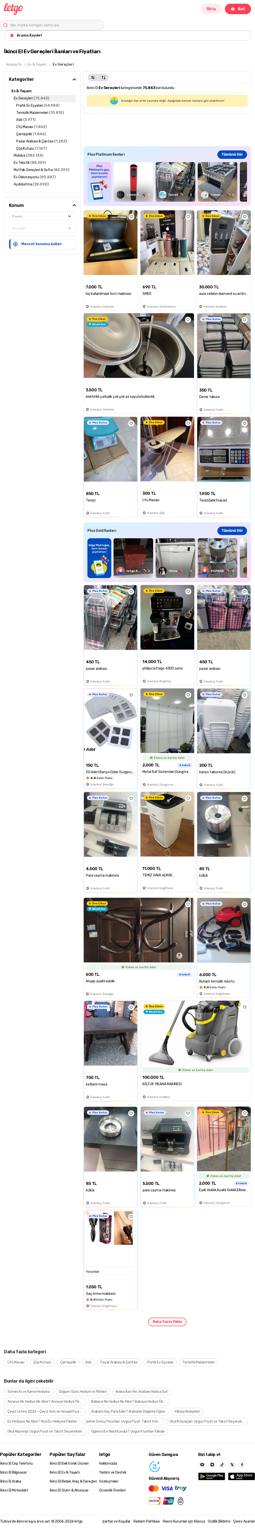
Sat (241, 8)
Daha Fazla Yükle (167, 1322)
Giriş (211, 8)
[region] (167, 182)
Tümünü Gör (232, 154)
